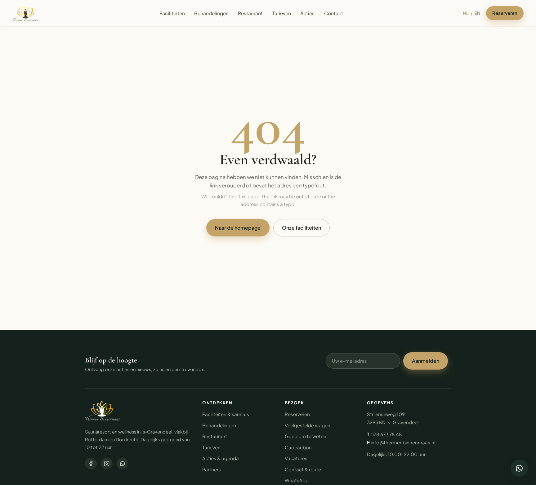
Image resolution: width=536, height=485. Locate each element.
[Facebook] (91, 463)
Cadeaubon (298, 447)
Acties (307, 13)
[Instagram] (107, 463)
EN (477, 13)
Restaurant (250, 13)
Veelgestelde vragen (307, 425)
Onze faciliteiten (301, 227)
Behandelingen (211, 13)
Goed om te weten (305, 436)
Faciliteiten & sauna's (225, 414)
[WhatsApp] (122, 463)
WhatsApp (297, 480)
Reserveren (504, 13)
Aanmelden (425, 360)
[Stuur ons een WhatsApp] (519, 468)
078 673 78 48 (386, 434)
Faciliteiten (172, 13)
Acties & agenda (220, 458)
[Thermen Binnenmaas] (102, 410)
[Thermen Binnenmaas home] (25, 13)
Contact (333, 13)
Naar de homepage (238, 227)
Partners (211, 469)
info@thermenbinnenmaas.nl (403, 442)
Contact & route (303, 469)
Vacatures (296, 458)
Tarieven (281, 13)
